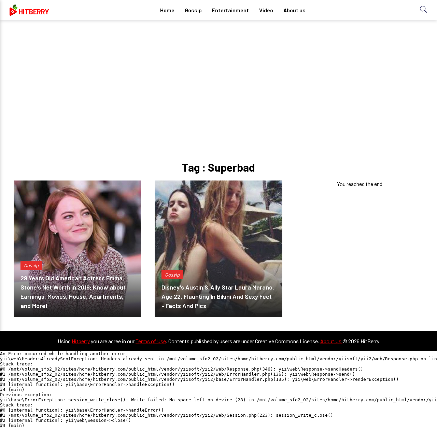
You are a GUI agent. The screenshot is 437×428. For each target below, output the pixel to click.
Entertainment (230, 10)
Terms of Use (151, 341)
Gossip (193, 10)
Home (167, 10)
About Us (331, 341)
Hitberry (81, 341)
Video (266, 10)
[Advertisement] (218, 78)
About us (294, 10)
